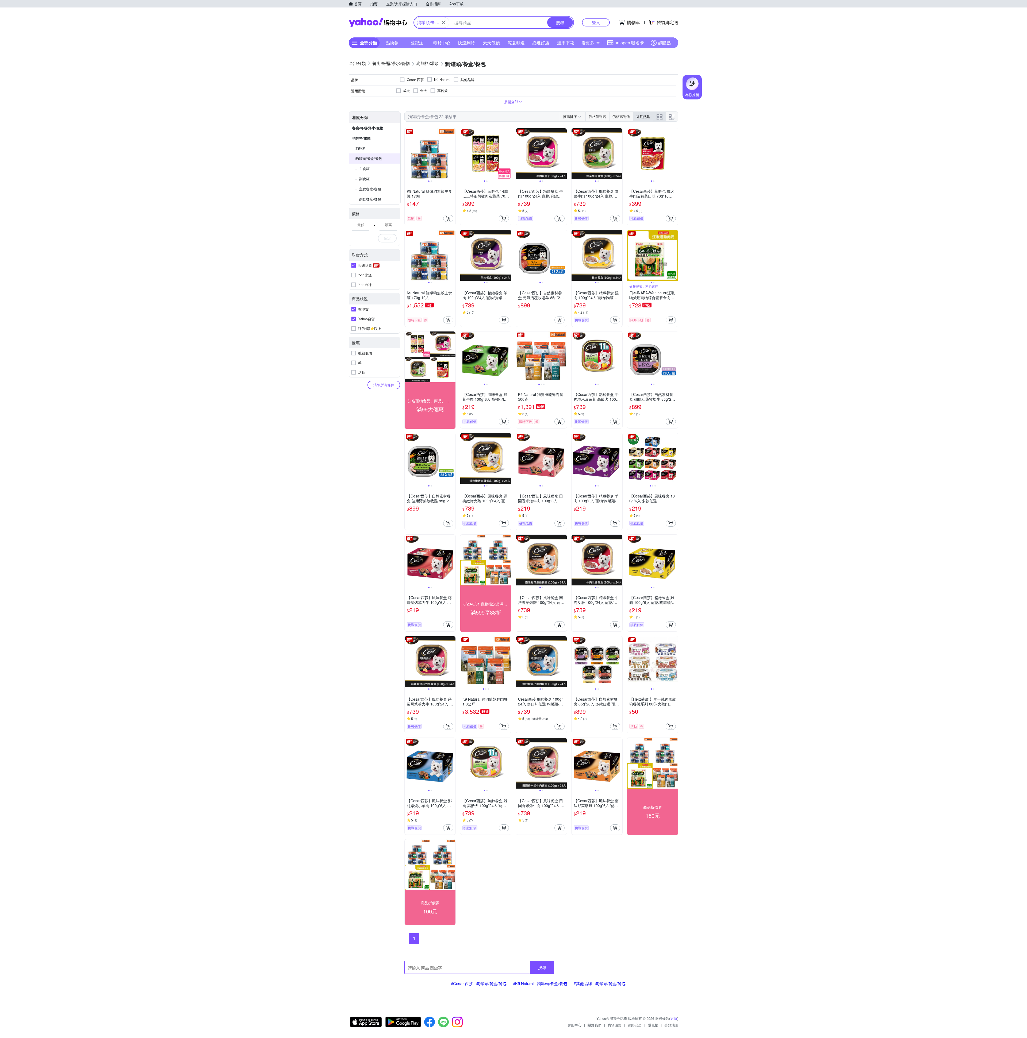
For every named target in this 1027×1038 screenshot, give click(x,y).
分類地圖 (671, 1025)
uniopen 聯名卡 (629, 43)
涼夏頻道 (516, 43)
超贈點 (664, 43)
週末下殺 (565, 43)
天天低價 (491, 43)
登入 (596, 22)
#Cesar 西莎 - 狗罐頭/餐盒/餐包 (479, 983)
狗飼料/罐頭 (361, 138)
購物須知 (615, 1025)
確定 (387, 238)
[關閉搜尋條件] (443, 22)
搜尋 (542, 967)
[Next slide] (452, 153)
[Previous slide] (408, 153)
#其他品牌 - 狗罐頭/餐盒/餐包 (600, 983)
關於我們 (594, 1025)
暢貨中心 (441, 43)
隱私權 (653, 1025)
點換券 (392, 43)
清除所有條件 (383, 384)
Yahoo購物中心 (378, 22)
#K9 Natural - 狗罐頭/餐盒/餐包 (540, 983)
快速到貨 (466, 43)
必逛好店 (540, 43)
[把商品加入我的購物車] (448, 218)
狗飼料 (360, 148)
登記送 (417, 43)
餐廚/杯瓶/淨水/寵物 (367, 127)
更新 (673, 1018)
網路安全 (635, 1025)
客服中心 (574, 1025)
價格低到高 (597, 116)
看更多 (587, 43)
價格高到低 (621, 116)
